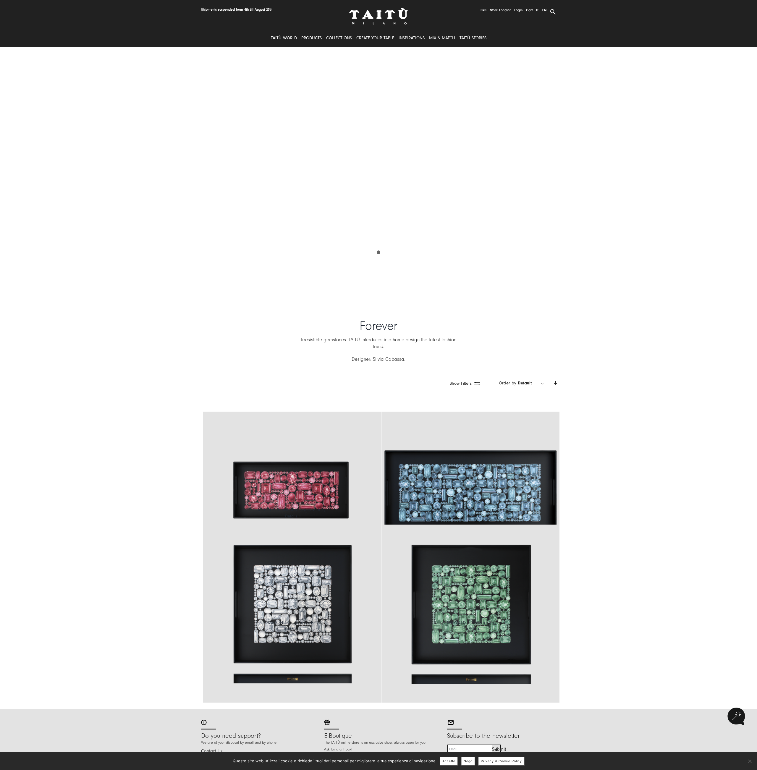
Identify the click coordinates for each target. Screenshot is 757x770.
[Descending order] (555, 383)
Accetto (448, 761)
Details (291, 516)
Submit (496, 749)
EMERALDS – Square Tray (470, 622)
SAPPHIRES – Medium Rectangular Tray (470, 509)
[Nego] (750, 761)
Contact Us (212, 751)
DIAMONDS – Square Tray (292, 622)
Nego (468, 761)
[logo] (378, 10)
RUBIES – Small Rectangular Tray (292, 509)
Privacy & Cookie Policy (501, 761)
